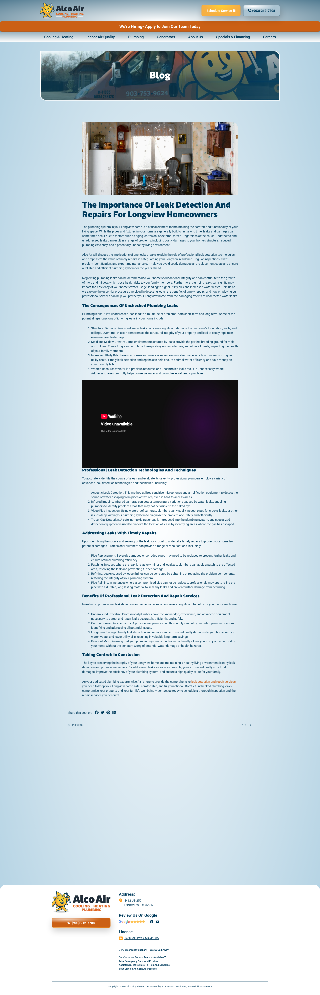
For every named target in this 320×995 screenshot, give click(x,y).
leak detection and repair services (213, 681)
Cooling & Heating (58, 37)
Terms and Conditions (175, 986)
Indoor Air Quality (100, 37)
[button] (97, 712)
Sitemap (141, 986)
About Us (195, 37)
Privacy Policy (154, 986)
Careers (269, 37)
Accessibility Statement (200, 986)
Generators (166, 37)
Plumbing (136, 37)
